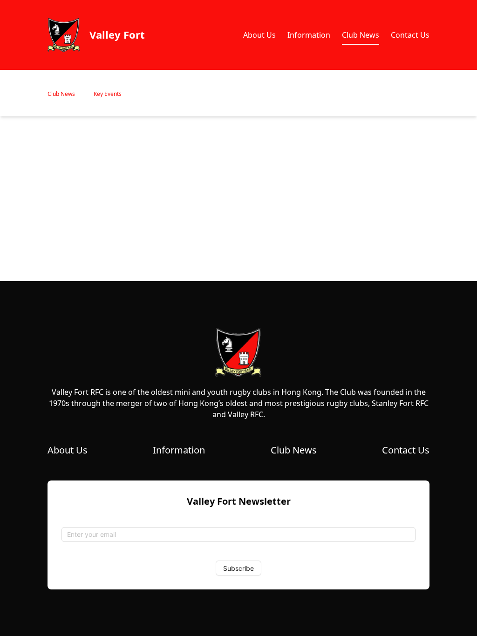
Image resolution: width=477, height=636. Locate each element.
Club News (360, 35)
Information (308, 35)
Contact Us (410, 35)
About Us (259, 35)
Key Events (108, 94)
